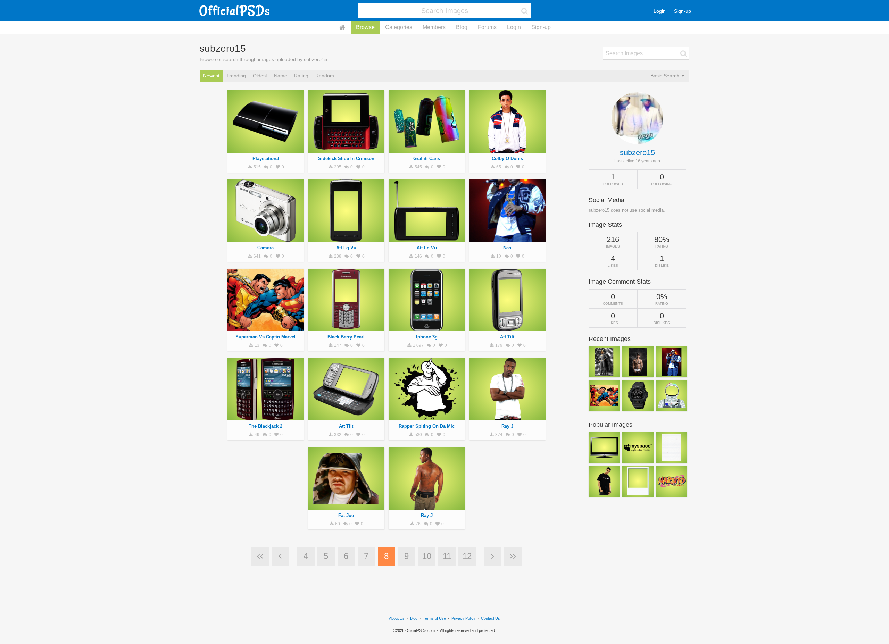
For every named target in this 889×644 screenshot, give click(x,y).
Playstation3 (265, 158)
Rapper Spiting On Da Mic (427, 426)
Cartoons (266, 327)
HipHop (346, 149)
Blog (461, 27)
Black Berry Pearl (346, 337)
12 (467, 556)
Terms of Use (434, 618)
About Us (397, 618)
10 (426, 556)
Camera (265, 247)
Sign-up (682, 11)
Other (427, 149)
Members (434, 27)
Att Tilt (507, 337)
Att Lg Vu (346, 247)
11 (447, 556)
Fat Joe (346, 515)
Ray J (507, 426)
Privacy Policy (463, 618)
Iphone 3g (427, 337)
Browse (365, 27)
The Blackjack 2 (265, 426)
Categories (398, 27)
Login (660, 11)
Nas (507, 247)
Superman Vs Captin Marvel (265, 337)
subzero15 (637, 152)
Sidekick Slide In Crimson (346, 158)
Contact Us (490, 618)
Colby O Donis (507, 158)
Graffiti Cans (426, 158)
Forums (487, 27)
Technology (265, 149)
